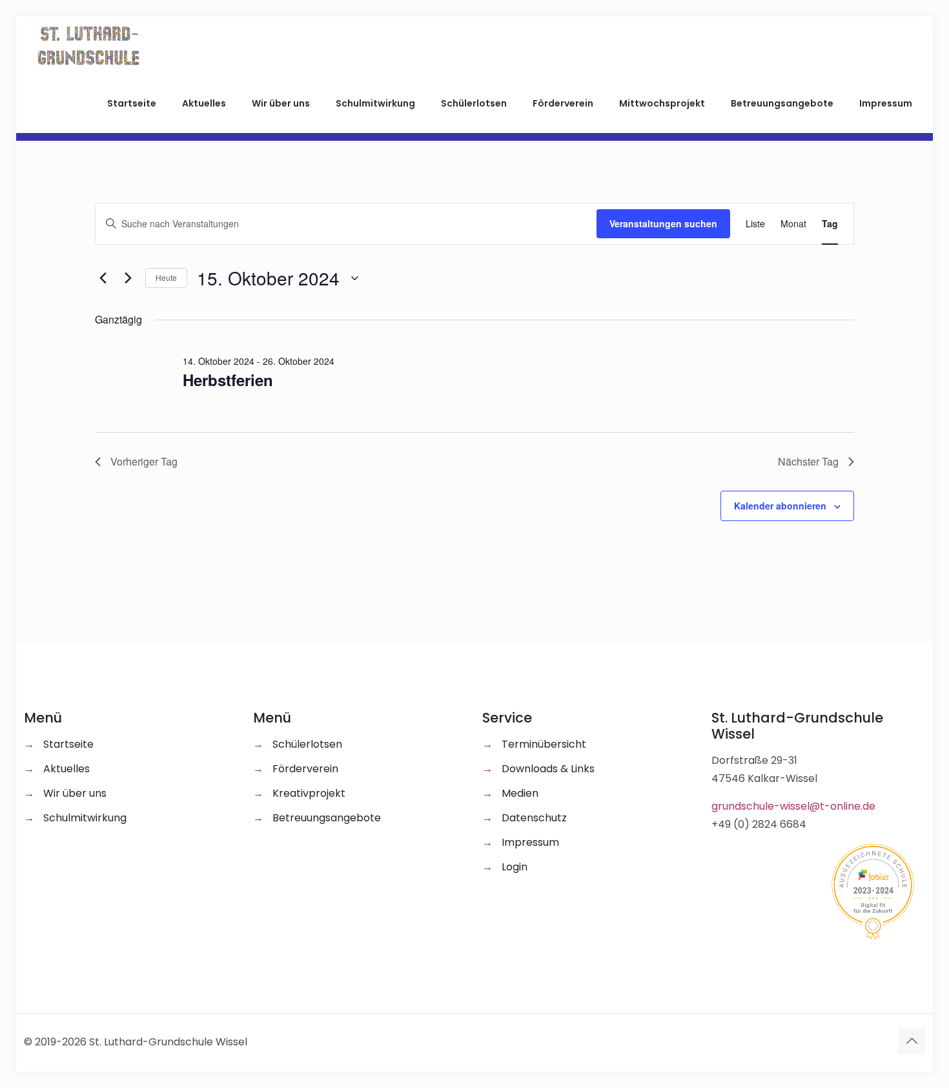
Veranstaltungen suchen (663, 223)
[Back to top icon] (911, 1040)
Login (514, 866)
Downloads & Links (548, 768)
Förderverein (305, 768)
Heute (166, 277)
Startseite (68, 744)
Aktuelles (66, 768)
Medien (520, 793)
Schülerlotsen (307, 744)
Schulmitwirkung (85, 817)
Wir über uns (75, 793)
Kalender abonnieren (780, 505)
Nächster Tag (808, 461)
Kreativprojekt (308, 793)
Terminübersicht (544, 744)
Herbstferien (228, 380)
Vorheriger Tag (144, 461)
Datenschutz (534, 817)
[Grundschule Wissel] (90, 45)
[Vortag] (102, 278)
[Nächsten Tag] (128, 278)
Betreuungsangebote (326, 817)
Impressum (530, 842)
